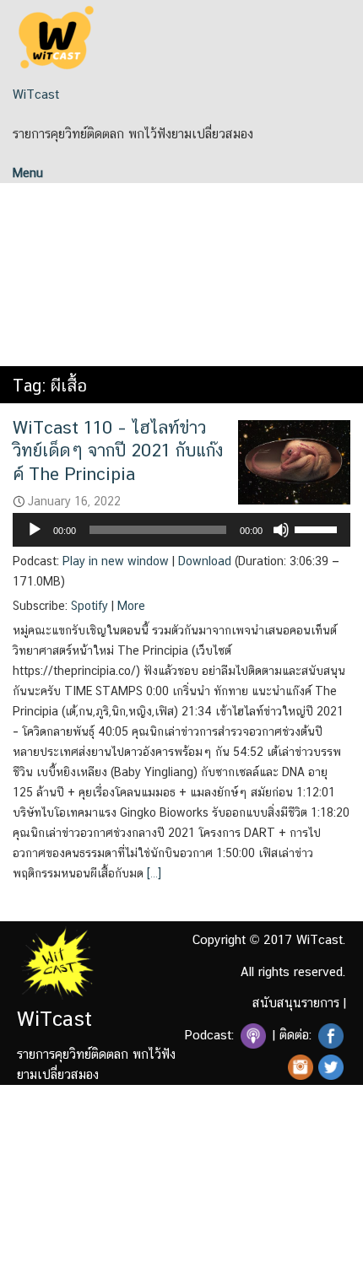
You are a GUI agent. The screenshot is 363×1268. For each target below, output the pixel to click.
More (131, 605)
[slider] (318, 528)
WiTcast (36, 94)
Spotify (89, 605)
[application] (181, 530)
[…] (152, 873)
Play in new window (115, 561)
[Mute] (281, 529)
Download (204, 561)
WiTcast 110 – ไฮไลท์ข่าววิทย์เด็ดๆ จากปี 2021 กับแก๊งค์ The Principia (118, 450)
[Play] (34, 529)
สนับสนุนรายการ (295, 1003)
